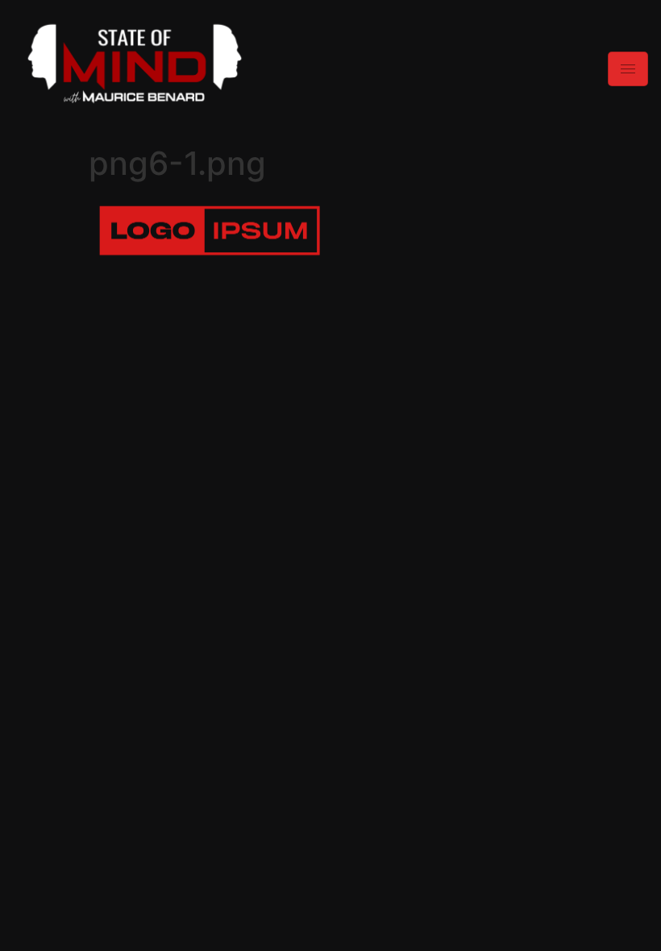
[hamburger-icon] (628, 69)
